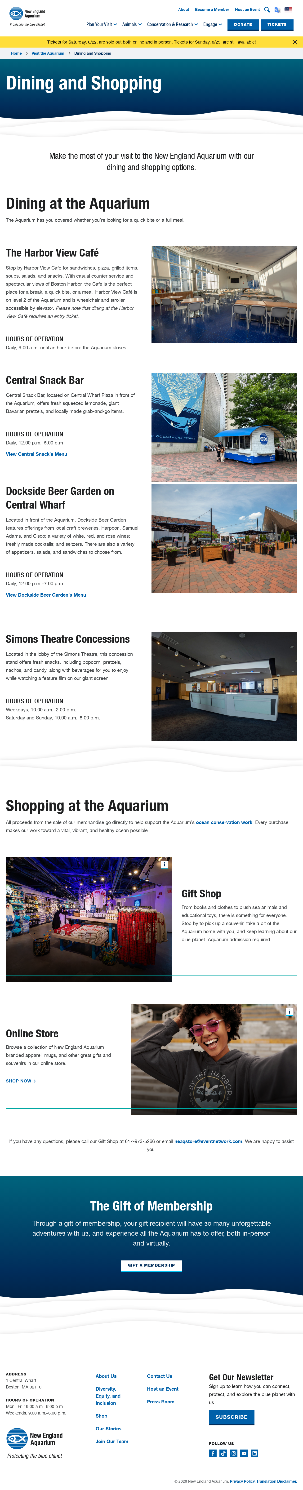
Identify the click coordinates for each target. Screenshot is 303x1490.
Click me (295, 42)
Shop (101, 1416)
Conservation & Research (170, 24)
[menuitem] (183, 10)
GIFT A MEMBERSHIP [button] (151, 1265)
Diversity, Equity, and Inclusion (108, 1396)
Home (16, 53)
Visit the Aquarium (48, 53)
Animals (129, 24)
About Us (106, 1376)
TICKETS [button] (277, 24)
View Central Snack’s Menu (36, 454)
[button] (267, 10)
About (183, 9)
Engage (210, 24)
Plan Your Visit (99, 24)
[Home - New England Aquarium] (27, 16)
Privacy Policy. (242, 1481)
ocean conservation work (224, 822)
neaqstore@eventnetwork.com (208, 1141)
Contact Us (159, 1376)
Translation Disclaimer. (276, 1481)
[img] (115, 24)
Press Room (160, 1402)
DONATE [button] (243, 24)
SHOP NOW (19, 1081)
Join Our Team (112, 1441)
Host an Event (247, 9)
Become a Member (212, 9)
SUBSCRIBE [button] (232, 1417)
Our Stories (108, 1429)
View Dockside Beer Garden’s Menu (46, 595)
